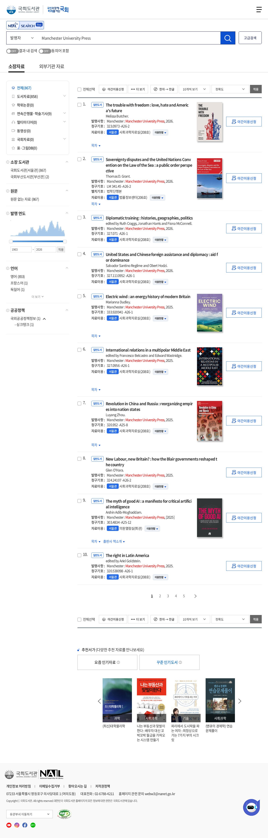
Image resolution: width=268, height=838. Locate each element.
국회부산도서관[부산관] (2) (29, 176)
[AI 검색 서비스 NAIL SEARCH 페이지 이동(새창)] (25, 25)
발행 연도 (18, 213)
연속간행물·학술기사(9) (34, 113)
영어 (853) (17, 276)
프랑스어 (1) (19, 282)
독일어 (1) (17, 289)
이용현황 (159, 132)
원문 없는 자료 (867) (24, 199)
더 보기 (36, 296)
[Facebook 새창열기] (25, 823)
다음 (195, 596)
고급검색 (250, 37)
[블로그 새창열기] (33, 823)
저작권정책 (102, 786)
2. (84, 158)
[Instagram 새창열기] (17, 823)
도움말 (118, 662)
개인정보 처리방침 (18, 786)
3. (84, 217)
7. (84, 403)
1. (84, 104)
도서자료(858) (27, 96)
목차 (95, 145)
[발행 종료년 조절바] (65, 242)
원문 (14, 191)
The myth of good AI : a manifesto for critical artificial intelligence (148, 506)
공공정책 (17, 310)
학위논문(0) (25, 105)
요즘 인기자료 (105, 662)
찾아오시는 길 (77, 786)
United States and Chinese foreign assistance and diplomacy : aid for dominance (162, 260)
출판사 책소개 (112, 541)
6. (84, 349)
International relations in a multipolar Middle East (148, 352)
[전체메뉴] (259, 9)
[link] (244, 121)
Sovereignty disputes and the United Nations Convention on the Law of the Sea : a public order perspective (149, 168)
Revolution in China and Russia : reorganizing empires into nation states (149, 409)
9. (84, 500)
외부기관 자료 (51, 66)
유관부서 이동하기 (21, 814)
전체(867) (24, 87)
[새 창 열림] (64, 814)
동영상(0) (24, 130)
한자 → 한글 (166, 89)
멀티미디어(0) (27, 122)
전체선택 (89, 89)
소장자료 (16, 66)
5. (84, 295)
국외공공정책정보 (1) (25, 318)
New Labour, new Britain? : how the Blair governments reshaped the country (161, 464)
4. (84, 253)
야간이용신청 (115, 89)
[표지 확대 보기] (209, 121)
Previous (99, 701)
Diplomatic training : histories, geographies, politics (149, 220)
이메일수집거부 (49, 786)
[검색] (227, 38)
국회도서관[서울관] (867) (28, 170)
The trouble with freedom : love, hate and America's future (147, 110)
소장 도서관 (19, 162)
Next (240, 701)
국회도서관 (23, 9)
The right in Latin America (127, 558)
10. (85, 554)
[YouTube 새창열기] (9, 823)
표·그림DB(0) (27, 147)
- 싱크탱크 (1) (24, 324)
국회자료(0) (25, 139)
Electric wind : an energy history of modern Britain (148, 299)
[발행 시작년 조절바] (11, 242)
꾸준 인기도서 (167, 662)
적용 (256, 89)
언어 (14, 268)
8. (84, 458)
